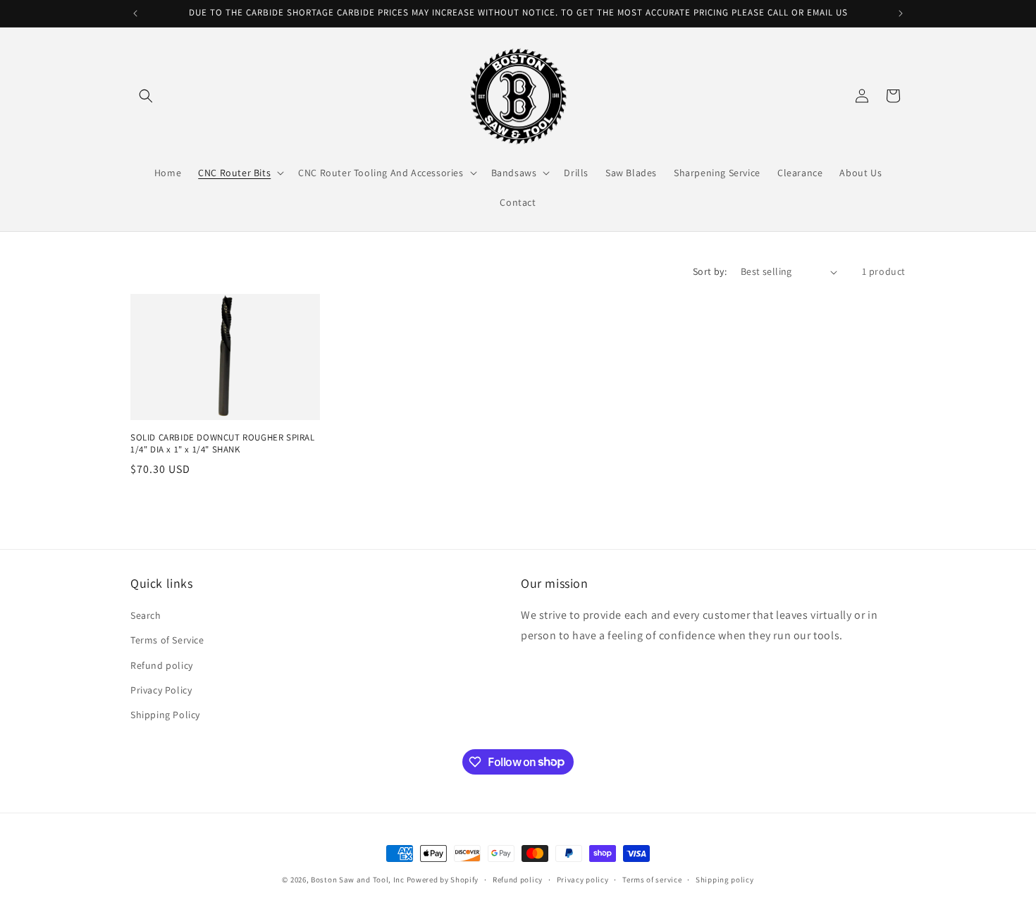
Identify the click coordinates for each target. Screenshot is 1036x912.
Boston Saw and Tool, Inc (358, 880)
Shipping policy (725, 879)
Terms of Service (167, 640)
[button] (145, 95)
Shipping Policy (165, 714)
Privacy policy (583, 879)
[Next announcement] (900, 13)
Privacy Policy (161, 690)
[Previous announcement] (135, 13)
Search (145, 616)
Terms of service (652, 879)
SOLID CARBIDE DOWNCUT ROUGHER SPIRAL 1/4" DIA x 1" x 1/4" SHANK (222, 443)
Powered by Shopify (443, 880)
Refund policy (161, 665)
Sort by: (710, 271)
